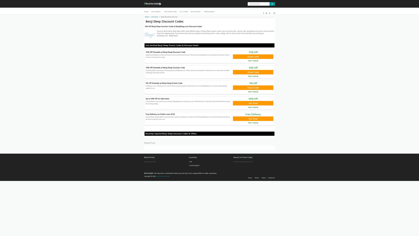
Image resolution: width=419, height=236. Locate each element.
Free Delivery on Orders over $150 (160, 114)
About (264, 178)
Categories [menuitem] (155, 12)
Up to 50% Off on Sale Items (157, 98)
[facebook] (264, 13)
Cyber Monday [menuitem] (209, 12)
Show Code (253, 56)
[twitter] (266, 13)
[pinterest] (274, 13)
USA (191, 162)
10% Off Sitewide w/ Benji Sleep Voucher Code (165, 67)
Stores (257, 178)
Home (250, 178)
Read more (173, 36)
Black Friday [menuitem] (196, 12)
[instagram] (269, 13)
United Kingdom (195, 165)
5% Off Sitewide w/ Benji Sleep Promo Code (164, 83)
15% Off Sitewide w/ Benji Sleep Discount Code (165, 52)
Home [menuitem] (146, 12)
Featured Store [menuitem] (170, 12)
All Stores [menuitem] (184, 12)
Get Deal (253, 103)
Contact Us (271, 178)
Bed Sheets (154, 17)
